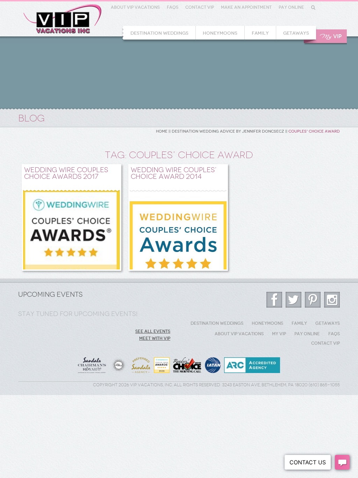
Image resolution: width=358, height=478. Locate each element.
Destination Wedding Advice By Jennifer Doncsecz (228, 131)
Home (161, 131)
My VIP (279, 333)
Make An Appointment (246, 7)
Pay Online (291, 7)
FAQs (172, 7)
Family (260, 33)
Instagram (332, 300)
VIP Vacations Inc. (62, 19)
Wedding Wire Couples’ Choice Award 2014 (174, 173)
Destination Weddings (159, 33)
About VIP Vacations (135, 7)
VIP (331, 37)
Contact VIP (199, 7)
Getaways (296, 33)
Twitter (293, 300)
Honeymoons (220, 33)
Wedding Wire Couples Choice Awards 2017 (66, 173)
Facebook (274, 300)
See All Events (152, 331)
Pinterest (313, 300)
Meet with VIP (154, 338)
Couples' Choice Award (314, 131)
